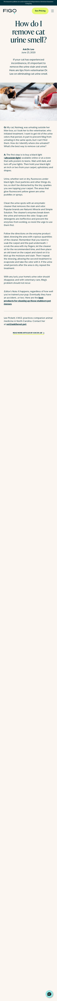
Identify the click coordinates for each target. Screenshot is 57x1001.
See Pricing (40, 11)
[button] (49, 994)
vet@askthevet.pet (16, 324)
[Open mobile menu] (52, 11)
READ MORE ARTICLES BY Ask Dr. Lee (27, 333)
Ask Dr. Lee (28, 49)
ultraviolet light (13, 158)
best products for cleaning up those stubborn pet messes (27, 301)
